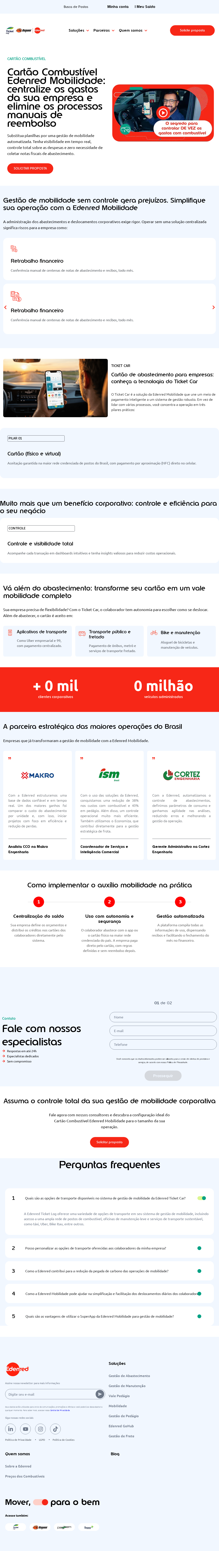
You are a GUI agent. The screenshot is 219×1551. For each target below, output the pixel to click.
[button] (192, 30)
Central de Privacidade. (60, 1410)
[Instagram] (40, 1429)
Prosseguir (163, 1075)
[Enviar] (100, 1394)
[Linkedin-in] (10, 1429)
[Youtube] (25, 1429)
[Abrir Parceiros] (113, 30)
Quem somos (17, 1454)
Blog (115, 1454)
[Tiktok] (55, 1429)
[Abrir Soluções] (87, 30)
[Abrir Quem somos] (145, 30)
